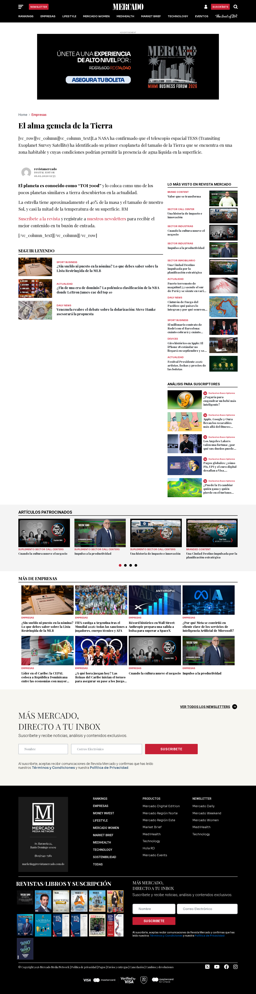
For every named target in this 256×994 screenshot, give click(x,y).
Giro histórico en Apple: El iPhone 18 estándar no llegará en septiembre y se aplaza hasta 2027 (186, 348)
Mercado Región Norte (160, 813)
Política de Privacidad (109, 768)
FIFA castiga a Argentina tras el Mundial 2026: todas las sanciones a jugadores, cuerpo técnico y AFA (101, 627)
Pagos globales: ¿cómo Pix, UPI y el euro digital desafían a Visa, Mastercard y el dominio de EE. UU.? (220, 470)
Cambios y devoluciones (160, 967)
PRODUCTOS (151, 798)
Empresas (47, 16)
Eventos (201, 16)
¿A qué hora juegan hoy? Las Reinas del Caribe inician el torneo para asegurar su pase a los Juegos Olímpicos (100, 679)
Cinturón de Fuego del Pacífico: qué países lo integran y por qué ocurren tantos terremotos (186, 307)
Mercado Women (96, 16)
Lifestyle (69, 16)
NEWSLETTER (201, 798)
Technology (178, 16)
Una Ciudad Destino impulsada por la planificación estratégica (185, 268)
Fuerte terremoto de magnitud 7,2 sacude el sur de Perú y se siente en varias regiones (187, 289)
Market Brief (151, 16)
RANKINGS (100, 798)
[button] (120, 565)
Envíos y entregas (117, 967)
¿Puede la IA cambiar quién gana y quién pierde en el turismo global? (218, 490)
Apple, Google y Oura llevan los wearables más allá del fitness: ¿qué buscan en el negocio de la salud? (218, 426)
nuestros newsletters (106, 218)
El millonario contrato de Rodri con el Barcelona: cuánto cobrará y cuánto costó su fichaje (185, 330)
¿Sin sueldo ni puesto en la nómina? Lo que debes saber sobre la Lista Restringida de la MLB (47, 627)
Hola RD (149, 848)
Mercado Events (155, 855)
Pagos (101, 967)
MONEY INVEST (103, 813)
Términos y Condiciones (53, 768)
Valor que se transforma (184, 196)
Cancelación (137, 967)
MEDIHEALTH (102, 842)
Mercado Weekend (206, 813)
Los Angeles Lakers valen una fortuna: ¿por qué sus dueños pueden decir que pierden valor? (219, 448)
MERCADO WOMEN (106, 828)
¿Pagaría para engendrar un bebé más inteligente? (219, 400)
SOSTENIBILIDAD (104, 857)
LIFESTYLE (100, 820)
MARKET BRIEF (103, 835)
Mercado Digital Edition (161, 806)
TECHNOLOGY (102, 850)
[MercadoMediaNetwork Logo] (43, 817)
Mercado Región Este (159, 820)
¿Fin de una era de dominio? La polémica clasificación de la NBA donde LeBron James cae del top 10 (108, 289)
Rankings (26, 16)
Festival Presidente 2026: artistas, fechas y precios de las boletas (187, 365)
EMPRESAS (100, 806)
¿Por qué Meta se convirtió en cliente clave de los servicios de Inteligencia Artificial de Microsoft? (208, 627)
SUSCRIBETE (171, 749)
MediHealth (125, 16)
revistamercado (45, 169)
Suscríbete (220, 6)
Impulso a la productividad (186, 248)
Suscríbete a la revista (39, 218)
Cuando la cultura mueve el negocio (42, 553)
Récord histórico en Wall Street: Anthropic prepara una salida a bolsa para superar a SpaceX (152, 627)
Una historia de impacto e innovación (155, 553)
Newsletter (38, 6)
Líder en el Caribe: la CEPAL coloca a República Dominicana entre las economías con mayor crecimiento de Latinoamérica (44, 679)
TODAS (98, 864)
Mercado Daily (203, 806)
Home (22, 115)
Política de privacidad (83, 967)
